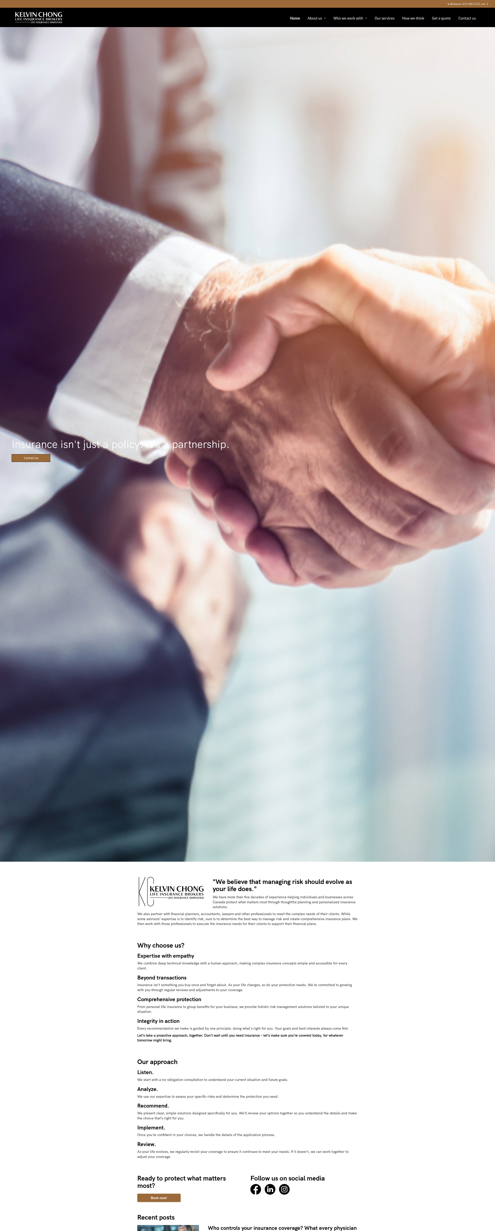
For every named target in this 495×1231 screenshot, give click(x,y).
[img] (247, 431)
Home (295, 18)
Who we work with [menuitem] (348, 18)
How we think (413, 18)
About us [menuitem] (314, 18)
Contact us (467, 18)
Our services (384, 18)
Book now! (159, 1198)
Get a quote (441, 18)
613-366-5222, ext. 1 (475, 3)
